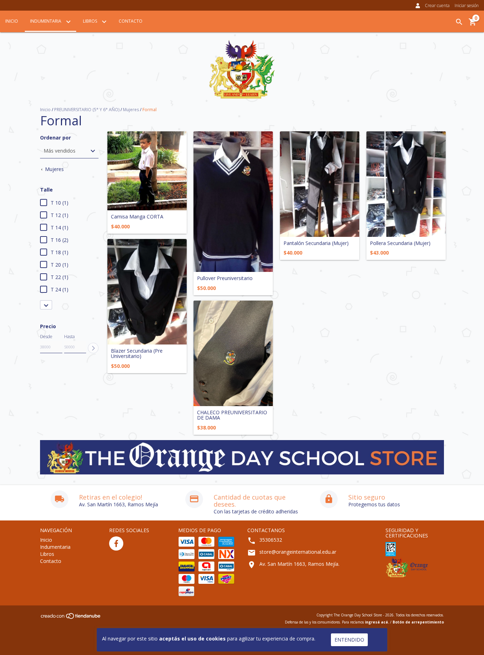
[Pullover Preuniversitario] (233, 201)
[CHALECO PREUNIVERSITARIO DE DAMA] (233, 353)
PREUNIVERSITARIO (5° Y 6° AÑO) (86, 110)
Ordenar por (55, 137)
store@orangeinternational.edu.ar (297, 551)
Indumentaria (46, 21)
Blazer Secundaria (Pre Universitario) (137, 353)
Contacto (130, 21)
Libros (90, 21)
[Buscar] (459, 22)
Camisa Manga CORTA (137, 216)
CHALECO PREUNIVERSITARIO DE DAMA (232, 415)
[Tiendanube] (71, 618)
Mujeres (131, 110)
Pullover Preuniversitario (225, 278)
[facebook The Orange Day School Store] (116, 543)
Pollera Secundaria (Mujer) (400, 243)
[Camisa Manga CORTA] (147, 171)
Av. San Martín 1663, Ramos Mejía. (299, 563)
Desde (46, 337)
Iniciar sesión (467, 5)
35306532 (270, 539)
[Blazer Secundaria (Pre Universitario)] (147, 291)
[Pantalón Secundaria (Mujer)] (319, 184)
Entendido (349, 639)
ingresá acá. (377, 622)
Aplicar (93, 348)
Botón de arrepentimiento (418, 622)
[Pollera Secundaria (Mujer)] (406, 184)
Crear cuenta (437, 5)
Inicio (11, 21)
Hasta (69, 337)
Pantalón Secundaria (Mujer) (316, 243)
